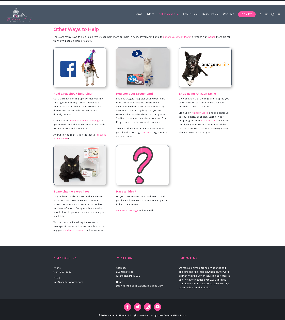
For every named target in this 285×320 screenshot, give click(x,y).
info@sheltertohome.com (68, 282)
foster (187, 36)
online (145, 132)
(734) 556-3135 (62, 271)
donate (167, 36)
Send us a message (127, 210)
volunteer (177, 36)
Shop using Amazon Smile (197, 93)
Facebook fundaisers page (85, 120)
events (211, 36)
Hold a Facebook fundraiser (73, 93)
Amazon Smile (200, 112)
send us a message (74, 230)
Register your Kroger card (134, 93)
